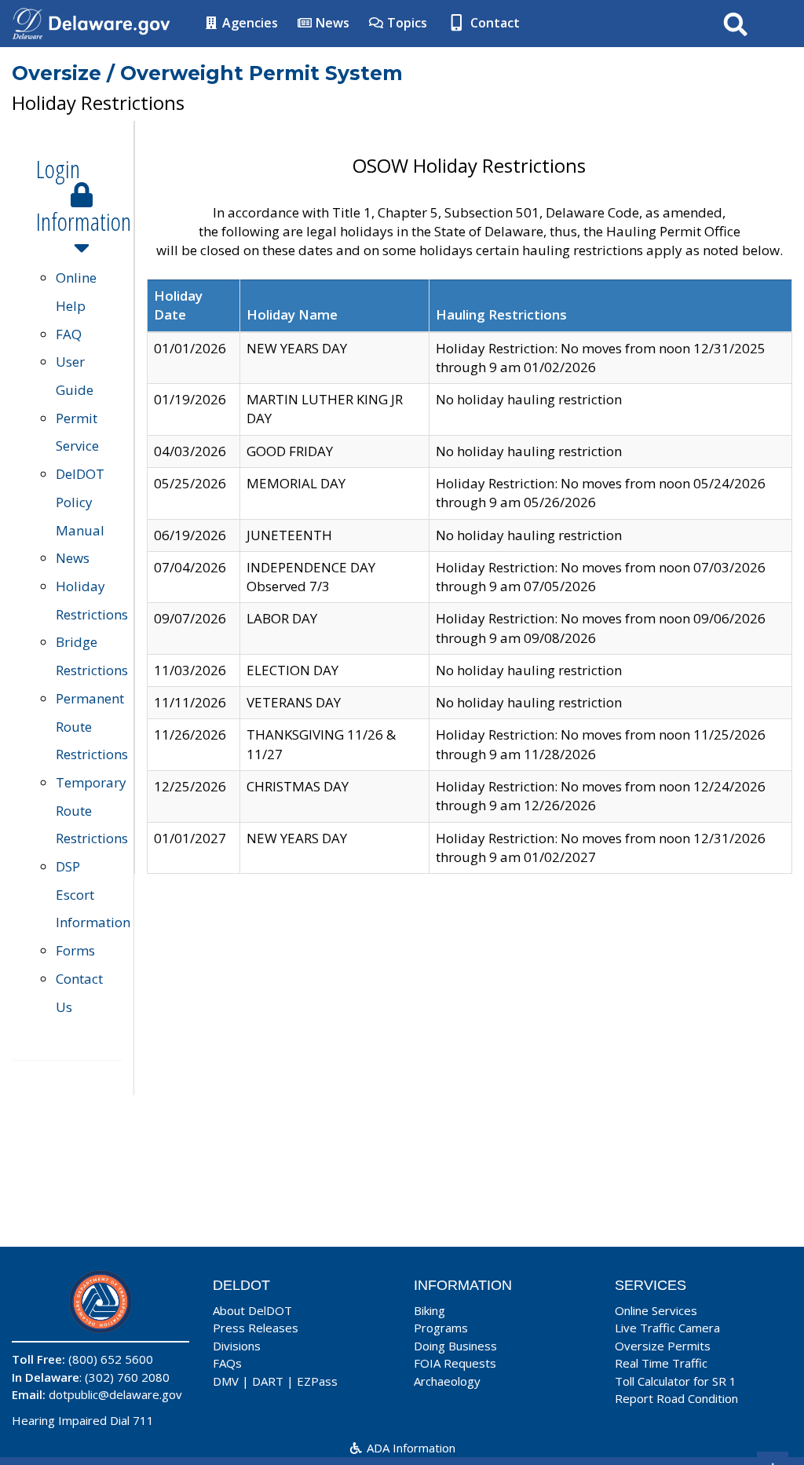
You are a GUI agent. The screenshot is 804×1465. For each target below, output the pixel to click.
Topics (405, 22)
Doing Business (455, 1346)
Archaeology (447, 1381)
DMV (226, 1381)
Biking (429, 1310)
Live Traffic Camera (667, 1327)
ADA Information (409, 1448)
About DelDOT (252, 1310)
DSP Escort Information (93, 894)
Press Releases (255, 1327)
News (330, 22)
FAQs (227, 1363)
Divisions (237, 1346)
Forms (75, 950)
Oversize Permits (663, 1346)
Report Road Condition (676, 1398)
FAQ (69, 334)
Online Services (656, 1310)
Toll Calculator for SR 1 (675, 1381)
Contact (493, 22)
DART (267, 1381)
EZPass (317, 1381)
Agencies (248, 22)
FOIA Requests (455, 1363)
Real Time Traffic (661, 1363)
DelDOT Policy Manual (80, 502)
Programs (441, 1327)
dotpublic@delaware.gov (115, 1394)
